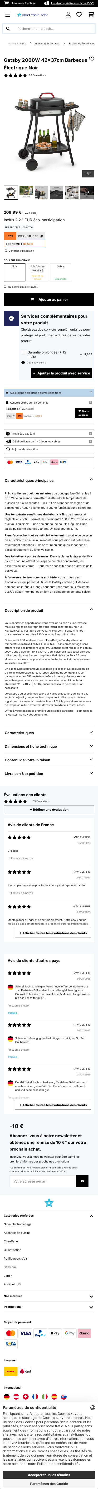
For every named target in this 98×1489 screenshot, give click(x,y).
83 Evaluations (37, 75)
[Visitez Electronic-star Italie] (45, 1397)
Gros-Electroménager (18, 1224)
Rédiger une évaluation (50, 809)
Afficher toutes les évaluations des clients (54, 933)
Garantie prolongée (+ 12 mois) (47, 354)
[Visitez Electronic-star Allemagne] (7, 1397)
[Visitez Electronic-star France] (35, 1397)
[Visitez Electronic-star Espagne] (54, 1397)
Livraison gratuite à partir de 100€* (72, 3)
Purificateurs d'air (15, 1258)
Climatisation (12, 1250)
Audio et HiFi (12, 1284)
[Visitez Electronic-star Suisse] (26, 1397)
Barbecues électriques (81, 43)
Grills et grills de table (47, 43)
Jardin (8, 1275)
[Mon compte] (68, 14)
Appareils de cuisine (17, 1233)
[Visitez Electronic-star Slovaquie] (64, 1397)
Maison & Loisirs (17, 43)
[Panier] (91, 14)
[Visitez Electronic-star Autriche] (16, 1397)
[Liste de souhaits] (79, 14)
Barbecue (10, 1267)
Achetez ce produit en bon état (29, 402)
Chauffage (11, 1241)
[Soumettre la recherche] (8, 28)
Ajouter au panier (53, 299)
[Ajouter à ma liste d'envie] (91, 59)
